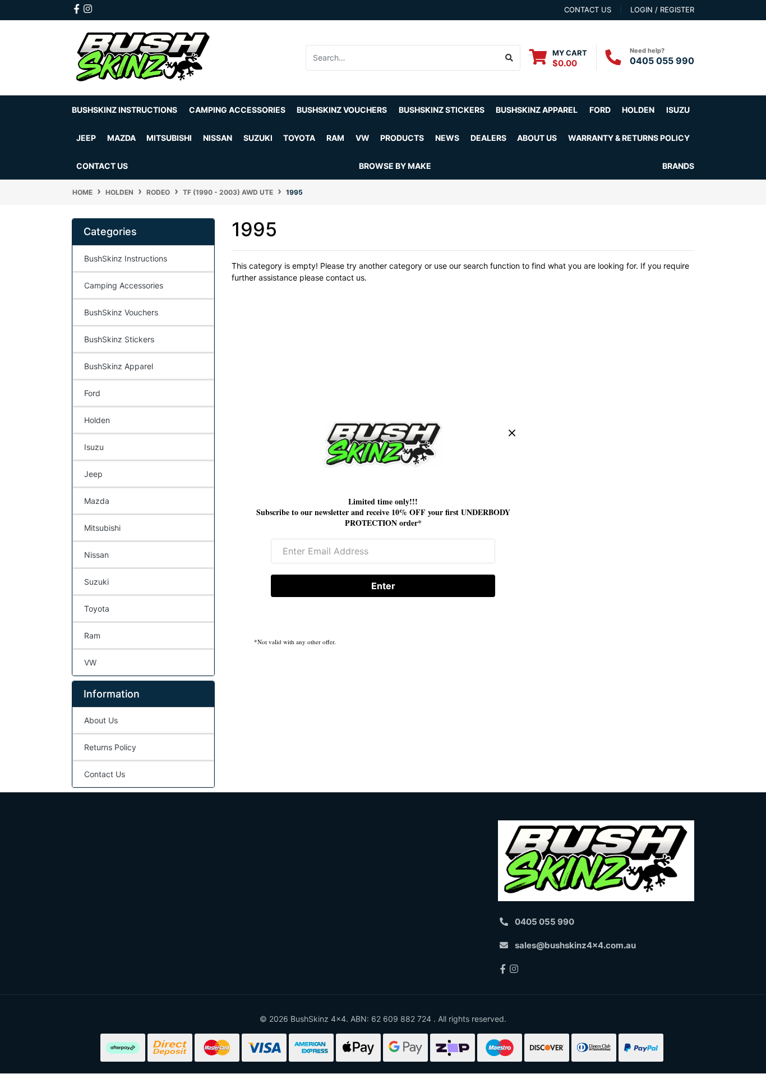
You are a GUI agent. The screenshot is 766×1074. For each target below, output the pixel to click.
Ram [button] (335, 138)
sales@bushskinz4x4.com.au (575, 945)
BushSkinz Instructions (124, 109)
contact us (587, 9)
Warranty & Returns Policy (629, 138)
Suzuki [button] (258, 138)
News (447, 138)
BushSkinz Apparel (537, 109)
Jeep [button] (86, 138)
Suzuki (96, 581)
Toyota (96, 608)
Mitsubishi (102, 528)
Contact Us (102, 166)
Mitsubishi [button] (169, 138)
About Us (101, 720)
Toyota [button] (299, 138)
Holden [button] (638, 109)
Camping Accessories (237, 109)
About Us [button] (537, 138)
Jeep (93, 474)
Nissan (96, 554)
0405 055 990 (662, 60)
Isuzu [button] (678, 109)
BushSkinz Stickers (441, 109)
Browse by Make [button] (395, 166)
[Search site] (509, 58)
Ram (92, 635)
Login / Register (662, 9)
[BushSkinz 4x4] (143, 57)
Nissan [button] (217, 138)
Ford (92, 393)
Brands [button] (678, 166)
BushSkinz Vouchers (342, 109)
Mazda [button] (121, 138)
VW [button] (363, 138)
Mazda (96, 501)
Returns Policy (110, 747)
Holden (97, 420)
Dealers (488, 138)
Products (402, 138)
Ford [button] (600, 109)
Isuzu (94, 447)
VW (90, 662)
